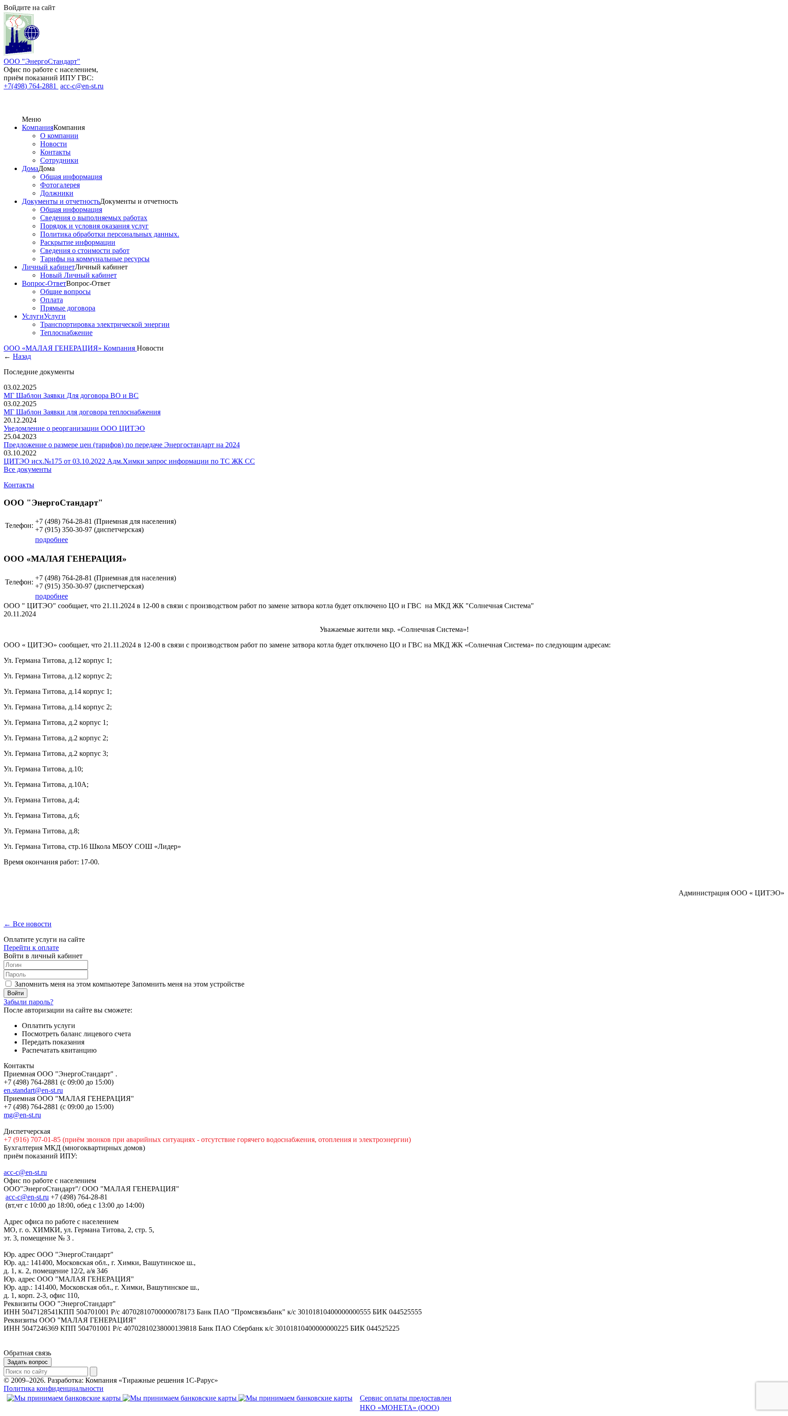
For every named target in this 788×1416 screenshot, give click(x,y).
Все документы (28, 469)
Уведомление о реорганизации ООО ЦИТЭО (74, 428)
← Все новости (28, 924)
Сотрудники (59, 160)
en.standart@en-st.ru (33, 1090)
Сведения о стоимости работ (85, 250)
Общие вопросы (65, 291)
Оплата (51, 300)
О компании (59, 136)
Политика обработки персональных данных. (109, 234)
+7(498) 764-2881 (31, 86)
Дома (30, 168)
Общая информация (71, 177)
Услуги (33, 316)
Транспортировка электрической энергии (105, 324)
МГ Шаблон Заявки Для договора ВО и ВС (71, 395)
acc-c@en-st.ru (82, 86)
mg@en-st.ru (22, 1115)
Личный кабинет (48, 267)
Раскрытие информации (77, 242)
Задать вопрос (27, 1362)
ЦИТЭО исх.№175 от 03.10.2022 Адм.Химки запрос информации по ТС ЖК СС (129, 461)
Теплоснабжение (66, 332)
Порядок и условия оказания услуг (94, 226)
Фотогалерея (60, 185)
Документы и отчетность (61, 201)
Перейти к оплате (31, 947)
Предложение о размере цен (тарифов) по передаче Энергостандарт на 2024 (122, 445)
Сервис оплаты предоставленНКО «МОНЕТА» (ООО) (405, 1402)
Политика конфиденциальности (54, 1388)
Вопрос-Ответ (44, 283)
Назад (22, 356)
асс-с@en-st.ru (27, 1197)
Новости (53, 144)
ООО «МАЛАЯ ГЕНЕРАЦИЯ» (54, 348)
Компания (37, 127)
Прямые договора (67, 308)
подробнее (51, 539)
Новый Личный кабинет (78, 275)
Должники (56, 193)
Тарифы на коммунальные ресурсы (95, 259)
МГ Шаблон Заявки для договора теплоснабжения (82, 412)
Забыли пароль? (28, 1002)
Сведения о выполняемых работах (93, 218)
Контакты (55, 152)
